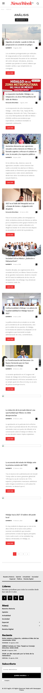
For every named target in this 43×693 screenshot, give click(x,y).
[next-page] (27, 554)
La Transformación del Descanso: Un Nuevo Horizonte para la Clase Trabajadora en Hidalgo (19, 363)
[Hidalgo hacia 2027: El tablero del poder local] (21, 507)
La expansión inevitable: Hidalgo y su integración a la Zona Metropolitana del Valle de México (21, 97)
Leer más (10, 73)
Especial (5, 658)
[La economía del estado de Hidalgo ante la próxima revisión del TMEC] (21, 455)
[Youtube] (21, 598)
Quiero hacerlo (20, 675)
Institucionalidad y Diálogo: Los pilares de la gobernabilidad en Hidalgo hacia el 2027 (21, 311)
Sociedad (5, 643)
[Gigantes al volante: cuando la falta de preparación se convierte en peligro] (21, 35)
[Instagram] (10, 598)
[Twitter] (15, 598)
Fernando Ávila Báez (12, 102)
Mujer (4, 650)
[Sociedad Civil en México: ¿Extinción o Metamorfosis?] (21, 251)
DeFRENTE (9, 48)
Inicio (2, 9)
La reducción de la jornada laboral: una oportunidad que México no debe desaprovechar (20, 413)
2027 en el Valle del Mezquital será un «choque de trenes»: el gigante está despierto (20, 206)
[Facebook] (4, 598)
